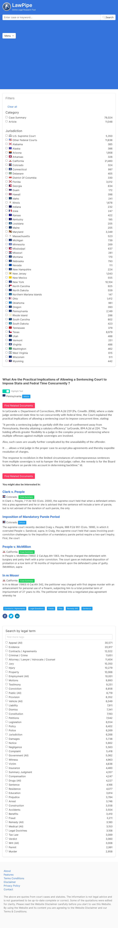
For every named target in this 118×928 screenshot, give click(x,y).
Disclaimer (10, 882)
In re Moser (10, 575)
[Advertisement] (59, 63)
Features (9, 874)
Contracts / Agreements (15, 608)
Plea (60, 608)
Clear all (12, 106)
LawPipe (22, 5)
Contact (8, 889)
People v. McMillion (16, 547)
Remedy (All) (72, 608)
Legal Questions (36, 608)
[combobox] (59, 17)
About (7, 870)
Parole (51, 608)
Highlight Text (17, 391)
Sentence (87, 608)
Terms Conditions (14, 878)
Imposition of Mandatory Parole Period (31, 517)
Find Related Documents (18, 405)
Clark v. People (13, 492)
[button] (4, 616)
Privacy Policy (12, 885)
